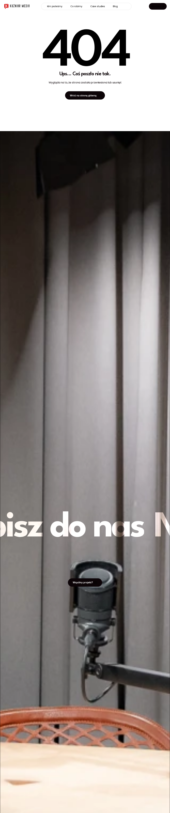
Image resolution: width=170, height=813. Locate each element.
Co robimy (76, 6)
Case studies (97, 6)
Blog (115, 6)
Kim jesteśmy (54, 6)
